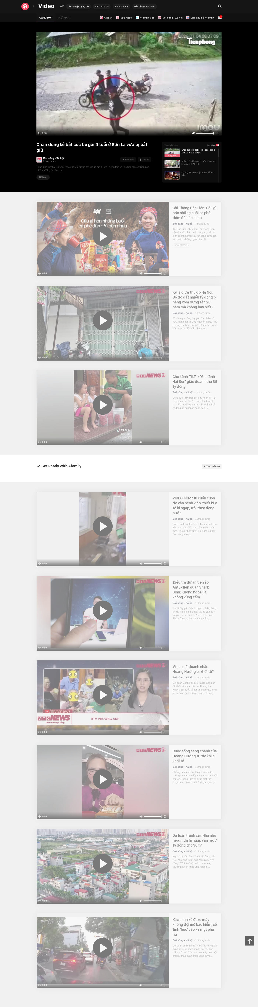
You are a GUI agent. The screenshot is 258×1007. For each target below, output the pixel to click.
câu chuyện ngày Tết (78, 6)
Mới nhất (64, 17)
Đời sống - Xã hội (53, 158)
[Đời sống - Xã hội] (39, 160)
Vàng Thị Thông (182, 245)
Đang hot (46, 17)
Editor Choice (121, 6)
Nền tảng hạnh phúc (144, 6)
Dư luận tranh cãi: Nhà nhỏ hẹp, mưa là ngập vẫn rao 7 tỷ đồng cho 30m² (195, 840)
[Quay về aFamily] (25, 6)
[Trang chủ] (46, 6)
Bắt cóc (43, 177)
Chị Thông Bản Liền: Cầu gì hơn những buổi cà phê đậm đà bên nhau (194, 213)
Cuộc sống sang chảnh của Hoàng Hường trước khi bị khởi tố (195, 756)
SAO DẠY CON (102, 6)
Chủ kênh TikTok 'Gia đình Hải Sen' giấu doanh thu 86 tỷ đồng (195, 381)
